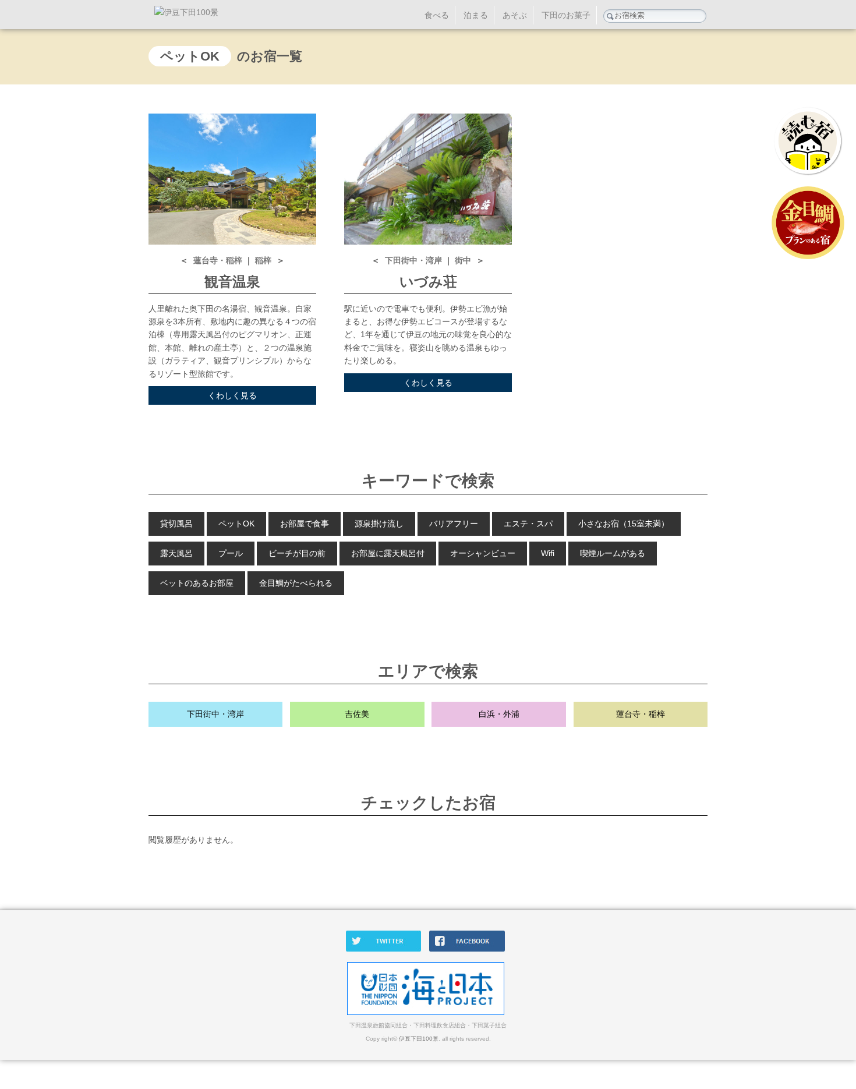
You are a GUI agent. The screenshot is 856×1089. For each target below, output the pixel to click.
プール (230, 553)
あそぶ (515, 15)
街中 (464, 260)
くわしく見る (232, 395)
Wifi (547, 553)
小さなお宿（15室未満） (623, 523)
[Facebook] (470, 949)
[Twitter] (386, 949)
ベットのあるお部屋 (197, 583)
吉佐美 (357, 714)
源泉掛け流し (379, 523)
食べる (437, 15)
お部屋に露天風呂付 (388, 553)
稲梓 (264, 260)
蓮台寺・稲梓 (219, 260)
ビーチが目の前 (297, 553)
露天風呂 (176, 553)
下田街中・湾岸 (414, 260)
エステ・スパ (528, 523)
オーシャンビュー (482, 553)
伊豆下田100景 (418, 1038)
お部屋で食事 (304, 523)
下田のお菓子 (566, 15)
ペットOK (236, 523)
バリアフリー (453, 523)
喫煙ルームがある (612, 553)
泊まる (476, 15)
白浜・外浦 (499, 714)
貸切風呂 (176, 523)
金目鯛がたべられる (296, 583)
